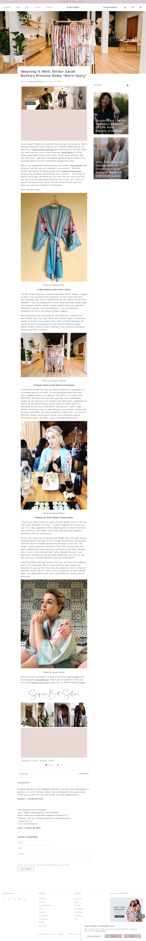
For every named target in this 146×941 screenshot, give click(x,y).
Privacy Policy (100, 931)
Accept (113, 936)
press (77, 902)
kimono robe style (40, 682)
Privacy (61, 934)
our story (78, 899)
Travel (35, 760)
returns (42, 902)
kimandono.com (44, 934)
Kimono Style (26, 760)
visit (76, 919)
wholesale (43, 919)
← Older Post (23, 773)
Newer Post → (84, 773)
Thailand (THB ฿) (110, 7)
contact (42, 912)
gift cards (43, 926)
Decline (132, 936)
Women (51, 760)
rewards (78, 916)
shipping (42, 899)
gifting (41, 922)
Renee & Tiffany (36, 81)
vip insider (79, 912)
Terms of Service (74, 934)
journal (77, 905)
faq (40, 909)
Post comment (26, 869)
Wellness (43, 760)
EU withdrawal (45, 905)
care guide (43, 916)
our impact (79, 909)
